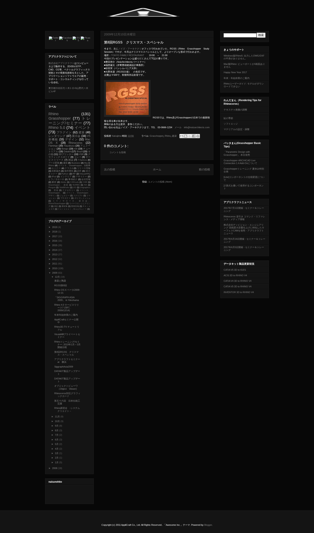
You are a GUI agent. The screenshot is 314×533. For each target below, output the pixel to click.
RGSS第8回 (60, 285)
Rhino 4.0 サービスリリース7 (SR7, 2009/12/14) (66, 308)
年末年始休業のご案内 (66, 315)
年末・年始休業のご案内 (236, 78)
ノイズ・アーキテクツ (130, 48)
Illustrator (75, 163)
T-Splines (82, 160)
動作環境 (69, 171)
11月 (57, 416)
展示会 (76, 136)
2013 (55, 254)
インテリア (66, 176)
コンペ (77, 157)
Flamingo (53, 145)
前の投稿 (204, 169)
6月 (57, 439)
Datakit (67, 151)
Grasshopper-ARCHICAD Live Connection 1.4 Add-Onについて (240, 161)
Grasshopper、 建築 (58, 185)
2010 (55, 268)
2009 (55, 273)
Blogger (208, 525)
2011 (55, 263)
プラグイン (64, 132)
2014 (55, 250)
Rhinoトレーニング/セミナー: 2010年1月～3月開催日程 (67, 344)
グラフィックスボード (69, 155)
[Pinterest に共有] (198, 136)
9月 (57, 425)
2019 (55, 227)
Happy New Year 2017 (235, 72)
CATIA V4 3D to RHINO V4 (237, 281)
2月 (57, 457)
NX (85, 185)
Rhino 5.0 (56, 127)
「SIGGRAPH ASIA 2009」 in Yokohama (66, 298)
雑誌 (70, 159)
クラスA (69, 168)
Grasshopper (156, 136)
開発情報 (75, 206)
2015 (55, 245)
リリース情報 (83, 168)
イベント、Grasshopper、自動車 (74, 165)
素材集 (64, 206)
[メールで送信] (181, 136)
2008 (55, 468)
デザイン (71, 139)
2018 (55, 231)
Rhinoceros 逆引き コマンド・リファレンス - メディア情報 (244, 218)
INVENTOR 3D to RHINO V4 (239, 292)
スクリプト (78, 196)
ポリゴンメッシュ (82, 198)
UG (74, 187)
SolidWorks (64, 187)
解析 (54, 182)
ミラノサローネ (56, 179)
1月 (57, 462)
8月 (57, 430)
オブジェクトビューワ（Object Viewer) (66, 387)
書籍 (65, 163)
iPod (54, 176)
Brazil (79, 151)
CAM (85, 182)
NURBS (76, 185)
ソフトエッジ (231, 123)
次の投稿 (109, 169)
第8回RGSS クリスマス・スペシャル (66, 353)
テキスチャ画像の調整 (235, 109)
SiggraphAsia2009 (63, 366)
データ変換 (53, 163)
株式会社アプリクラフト (61, 63)
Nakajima (117, 136)
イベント (83, 127)
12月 (57, 277)
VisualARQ (85, 174)
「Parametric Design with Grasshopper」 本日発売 (237, 153)
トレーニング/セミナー (69, 120)
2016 (55, 241)
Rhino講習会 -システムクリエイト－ (67, 409)
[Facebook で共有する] (194, 136)
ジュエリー (64, 196)
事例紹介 (72, 179)
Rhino (168, 136)
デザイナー (81, 176)
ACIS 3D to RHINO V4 (235, 275)
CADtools (74, 182)
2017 (55, 236)
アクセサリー (68, 190)
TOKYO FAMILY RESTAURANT (127, 55)
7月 (57, 435)
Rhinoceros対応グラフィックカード (67, 394)
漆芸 (56, 206)
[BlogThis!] (185, 136)
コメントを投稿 (117, 152)
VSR (81, 154)
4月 (57, 448)
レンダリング (56, 136)
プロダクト (65, 198)
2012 (55, 259)
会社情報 (85, 179)
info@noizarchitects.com (197, 127)
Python (65, 174)
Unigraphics (85, 187)
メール (178, 127)
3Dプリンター (66, 154)
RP (74, 174)
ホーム (157, 169)
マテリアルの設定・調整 (236, 129)
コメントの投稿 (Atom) (160, 181)
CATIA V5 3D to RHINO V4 (237, 286)
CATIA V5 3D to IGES (235, 270)
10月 (57, 421)
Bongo (65, 148)
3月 (57, 453)
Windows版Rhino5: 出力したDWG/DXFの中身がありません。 (244, 57)
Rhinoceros (75, 142)
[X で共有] (190, 136)
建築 (174, 136)
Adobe (63, 182)
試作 (79, 171)
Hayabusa (69, 145)
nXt (75, 148)
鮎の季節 (228, 118)
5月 (57, 444)
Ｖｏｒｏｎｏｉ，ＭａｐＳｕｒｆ (72, 209)
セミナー (56, 168)
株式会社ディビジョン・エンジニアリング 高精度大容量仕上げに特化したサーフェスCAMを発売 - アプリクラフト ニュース (244, 229)
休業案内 (56, 171)
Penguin (52, 187)
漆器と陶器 (60, 280)
